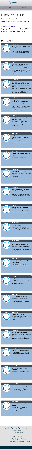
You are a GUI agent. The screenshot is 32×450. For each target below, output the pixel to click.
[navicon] (4, 3)
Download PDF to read (8, 26)
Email (24, 7)
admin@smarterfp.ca (17, 438)
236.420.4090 (8, 7)
